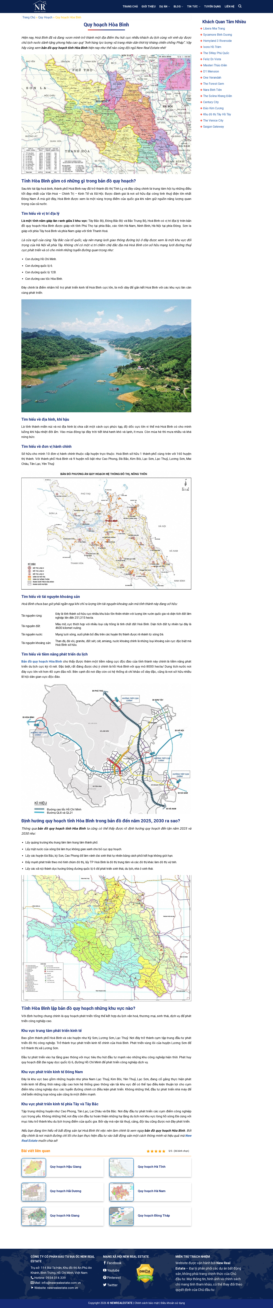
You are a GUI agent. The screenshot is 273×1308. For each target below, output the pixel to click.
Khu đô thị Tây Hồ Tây (217, 114)
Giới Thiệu (149, 6)
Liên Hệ (230, 6)
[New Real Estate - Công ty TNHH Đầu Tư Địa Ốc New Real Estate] (49, 6)
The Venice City (213, 120)
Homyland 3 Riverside (217, 41)
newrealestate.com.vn (62, 1288)
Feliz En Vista (212, 59)
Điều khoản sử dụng (173, 1303)
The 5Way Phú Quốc (216, 53)
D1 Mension (211, 71)
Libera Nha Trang (214, 28)
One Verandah (212, 77)
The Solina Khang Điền (217, 96)
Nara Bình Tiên (212, 90)
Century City (211, 102)
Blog (177, 6)
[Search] (239, 6)
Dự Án (163, 6)
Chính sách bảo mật (147, 1303)
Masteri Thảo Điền (215, 65)
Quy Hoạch (45, 17)
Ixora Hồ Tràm (212, 47)
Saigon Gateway (213, 126)
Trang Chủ (130, 6)
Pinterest (113, 1278)
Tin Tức (192, 6)
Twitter (112, 1285)
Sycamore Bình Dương (217, 34)
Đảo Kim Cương (213, 108)
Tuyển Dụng (212, 6)
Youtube (112, 1270)
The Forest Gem (213, 83)
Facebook (113, 1263)
